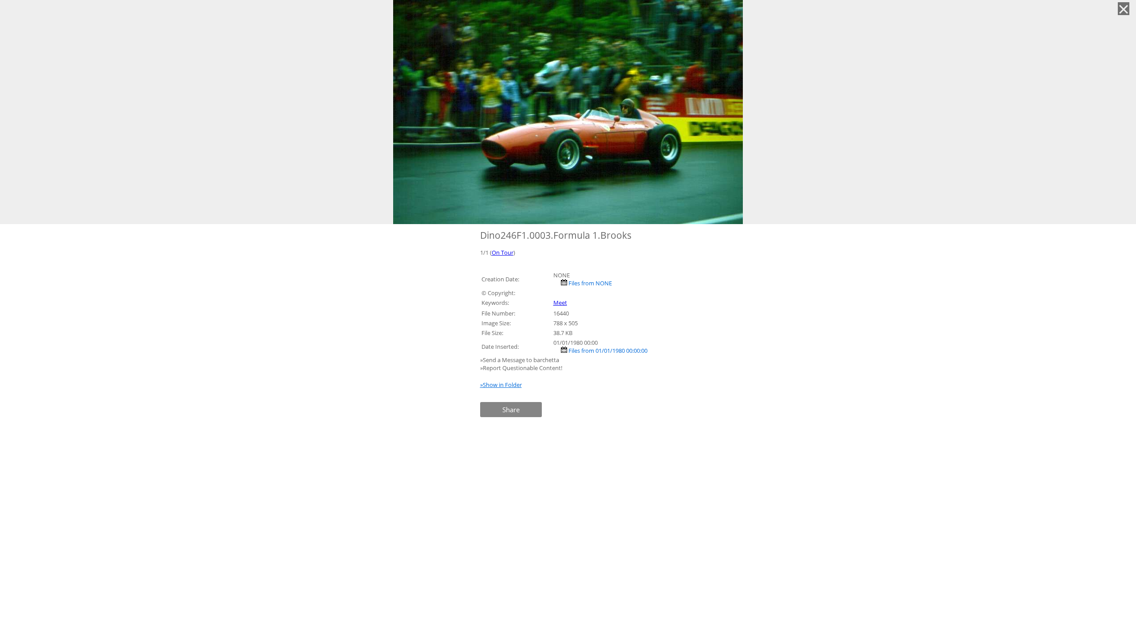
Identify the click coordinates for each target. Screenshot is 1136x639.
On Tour (502, 252)
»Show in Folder (501, 385)
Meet (560, 303)
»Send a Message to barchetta (520, 360)
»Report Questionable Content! (521, 368)
